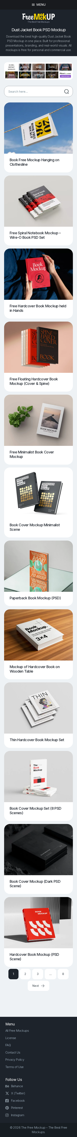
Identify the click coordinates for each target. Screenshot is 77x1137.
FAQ (8, 1045)
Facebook (18, 1101)
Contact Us (12, 1052)
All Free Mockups (17, 1031)
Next (36, 986)
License (10, 1038)
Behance (17, 1086)
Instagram (17, 1115)
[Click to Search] (66, 91)
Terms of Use (14, 1067)
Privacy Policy (14, 1059)
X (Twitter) (18, 1093)
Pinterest (17, 1108)
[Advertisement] (40, 1000)
